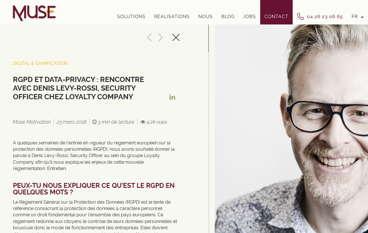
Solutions (131, 16)
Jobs (249, 16)
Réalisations (172, 16)
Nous (205, 16)
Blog (228, 16)
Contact (276, 16)
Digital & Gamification (40, 63)
